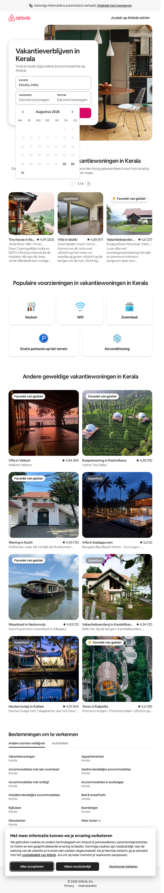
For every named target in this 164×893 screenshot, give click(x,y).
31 (22, 173)
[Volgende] (88, 183)
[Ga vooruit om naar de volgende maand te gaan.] (72, 112)
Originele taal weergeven (114, 5)
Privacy (69, 886)
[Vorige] (72, 183)
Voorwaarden (87, 886)
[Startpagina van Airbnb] (19, 18)
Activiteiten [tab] (60, 743)
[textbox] (34, 99)
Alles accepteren (32, 866)
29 (64, 164)
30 (73, 164)
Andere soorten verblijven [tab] (27, 743)
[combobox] (53, 84)
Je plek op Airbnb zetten (130, 18)
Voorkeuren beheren (123, 866)
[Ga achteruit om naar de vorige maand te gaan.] (23, 112)
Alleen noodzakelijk (77, 866)
